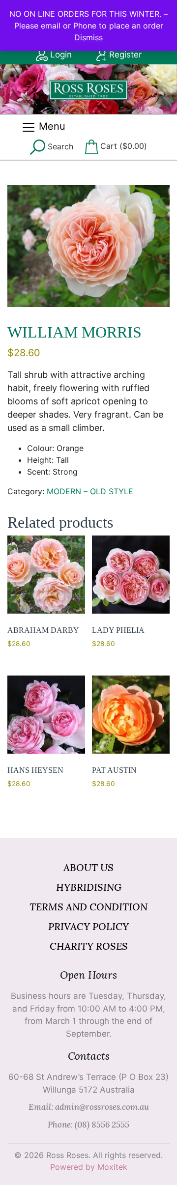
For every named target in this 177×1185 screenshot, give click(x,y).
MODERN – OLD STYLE (90, 491)
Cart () (122, 146)
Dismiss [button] (88, 37)
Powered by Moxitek (88, 1167)
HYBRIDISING (88, 887)
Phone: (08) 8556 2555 (88, 1124)
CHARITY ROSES (89, 946)
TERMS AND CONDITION (89, 907)
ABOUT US (88, 867)
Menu (50, 126)
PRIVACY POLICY (88, 926)
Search (59, 146)
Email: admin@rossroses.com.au (89, 1106)
